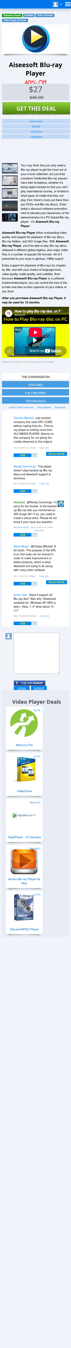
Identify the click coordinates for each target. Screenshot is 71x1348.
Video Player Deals (36, 701)
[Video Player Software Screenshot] (10, 180)
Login (22, 688)
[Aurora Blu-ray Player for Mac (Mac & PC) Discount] (24, 859)
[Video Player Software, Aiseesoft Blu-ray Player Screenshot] (10, 217)
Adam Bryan (21, 546)
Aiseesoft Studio (12, 15)
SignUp (39, 688)
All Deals (28, 15)
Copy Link (44, 447)
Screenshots (36, 121)
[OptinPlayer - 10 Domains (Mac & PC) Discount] (24, 813)
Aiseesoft (19, 502)
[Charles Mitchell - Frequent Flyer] (9, 421)
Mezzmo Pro (24, 745)
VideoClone (24, 791)
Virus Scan (36, 131)
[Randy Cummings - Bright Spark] (9, 469)
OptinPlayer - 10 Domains (24, 837)
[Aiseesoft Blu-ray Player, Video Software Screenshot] (10, 206)
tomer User (21, 595)
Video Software (45, 15)
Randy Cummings (25, 466)
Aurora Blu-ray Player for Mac (24, 881)
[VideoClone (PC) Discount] (24, 767)
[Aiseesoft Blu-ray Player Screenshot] (10, 168)
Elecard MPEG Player (24, 929)
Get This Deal (36, 108)
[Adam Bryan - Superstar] (9, 549)
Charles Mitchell (24, 418)
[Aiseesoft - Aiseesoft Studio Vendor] (61, 505)
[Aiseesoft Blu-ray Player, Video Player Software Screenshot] (10, 193)
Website (36, 126)
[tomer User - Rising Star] (9, 597)
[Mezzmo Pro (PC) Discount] (24, 721)
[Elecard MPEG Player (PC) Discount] (24, 905)
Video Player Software (15, 20)
